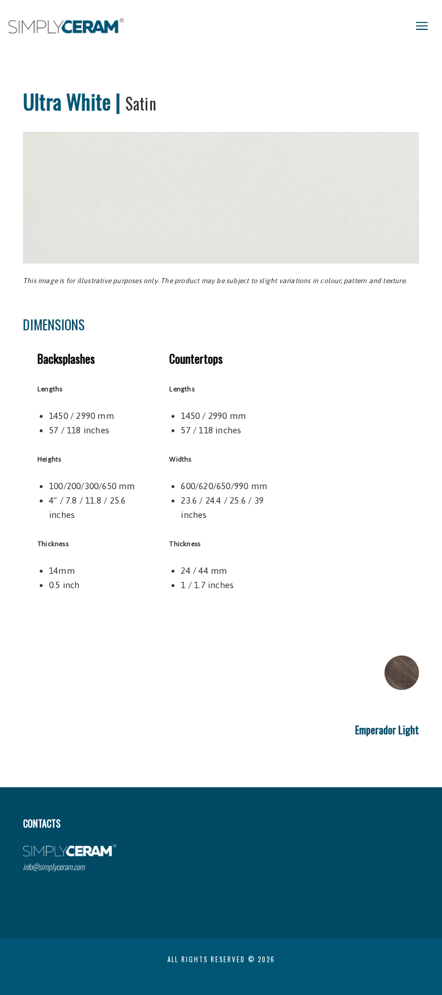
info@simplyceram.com (54, 866)
